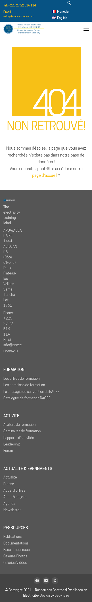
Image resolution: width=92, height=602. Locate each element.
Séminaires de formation (22, 431)
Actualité (10, 477)
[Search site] (69, 3)
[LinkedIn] (46, 580)
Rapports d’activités (18, 438)
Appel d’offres (14, 490)
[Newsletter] (55, 580)
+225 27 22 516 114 (22, 5)
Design (45, 596)
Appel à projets (14, 497)
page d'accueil (44, 175)
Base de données (16, 550)
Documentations (16, 543)
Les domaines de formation (24, 385)
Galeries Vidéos (15, 563)
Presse (8, 484)
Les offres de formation (21, 378)
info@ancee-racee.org (19, 16)
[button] (86, 29)
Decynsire (61, 596)
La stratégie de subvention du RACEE (31, 392)
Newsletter (12, 510)
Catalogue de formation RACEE (26, 398)
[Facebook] (37, 580)
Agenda (9, 503)
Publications (12, 536)
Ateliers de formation (19, 425)
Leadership (11, 444)
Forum (8, 451)
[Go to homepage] (25, 29)
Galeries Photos (15, 556)
